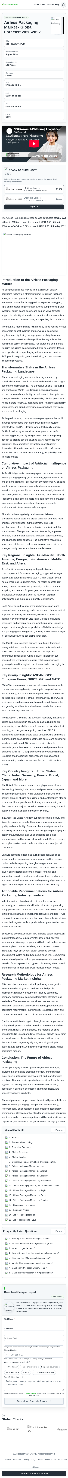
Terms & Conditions (12, 1460)
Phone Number (11, 1350)
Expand (59, 1130)
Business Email (11, 1338)
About (43, 5)
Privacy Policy (30, 1393)
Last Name (9, 1328)
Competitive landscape (44, 1372)
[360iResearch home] (10, 4)
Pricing (26, 1372)
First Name (9, 1319)
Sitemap (36, 1467)
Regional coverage (49, 1367)
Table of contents (29, 1367)
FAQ (57, 5)
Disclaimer (62, 1460)
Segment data (12, 1372)
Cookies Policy (43, 1460)
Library (36, 5)
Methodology (12, 1367)
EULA (53, 1460)
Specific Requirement (14, 1377)
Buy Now (34, 207)
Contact (50, 5)
